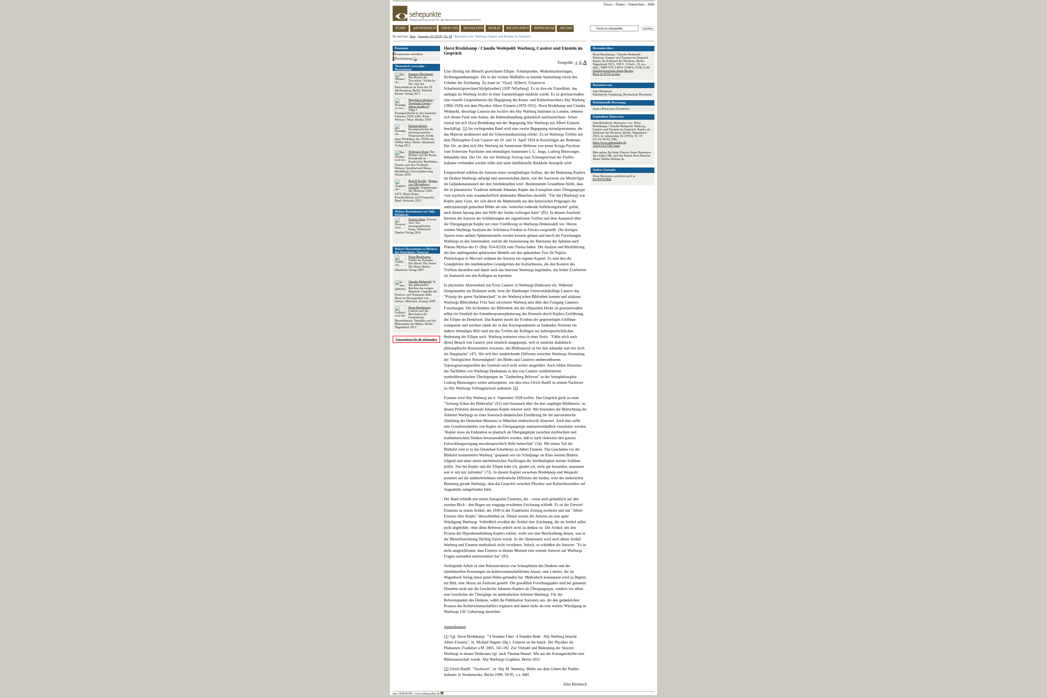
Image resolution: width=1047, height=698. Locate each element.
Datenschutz (636, 4)
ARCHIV (566, 28)
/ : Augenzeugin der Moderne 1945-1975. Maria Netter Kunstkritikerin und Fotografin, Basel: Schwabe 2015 (416, 190)
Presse (608, 4)
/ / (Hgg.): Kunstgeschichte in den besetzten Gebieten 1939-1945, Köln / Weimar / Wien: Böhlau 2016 (415, 109)
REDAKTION (474, 28)
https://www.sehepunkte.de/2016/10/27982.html (609, 144)
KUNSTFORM (602, 179)
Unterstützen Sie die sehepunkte (416, 339)
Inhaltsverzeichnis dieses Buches (613, 70)
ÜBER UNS (449, 28)
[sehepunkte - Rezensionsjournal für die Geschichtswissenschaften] (523, 13)
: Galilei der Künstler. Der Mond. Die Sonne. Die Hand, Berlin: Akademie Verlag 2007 (416, 263)
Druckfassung (404, 58)
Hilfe (651, 4)
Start (413, 36)
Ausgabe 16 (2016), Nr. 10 (435, 36)
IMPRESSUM (544, 28)
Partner (620, 4)
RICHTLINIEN (518, 28)
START (400, 28)
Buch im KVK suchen (606, 74)
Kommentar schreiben (409, 54)
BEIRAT (494, 28)
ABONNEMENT (425, 28)
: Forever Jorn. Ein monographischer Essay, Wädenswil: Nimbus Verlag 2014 (416, 226)
